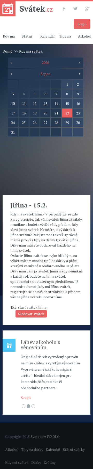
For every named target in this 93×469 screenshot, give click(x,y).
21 (56, 113)
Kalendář (47, 36)
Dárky (36, 462)
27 (45, 122)
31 (13, 132)
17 (13, 113)
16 (78, 103)
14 (56, 103)
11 (24, 103)
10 (13, 103)
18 (24, 113)
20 (45, 113)
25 (24, 122)
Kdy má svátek (17, 462)
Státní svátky (74, 449)
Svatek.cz (38, 436)
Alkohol (12, 449)
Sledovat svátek (31, 313)
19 (34, 113)
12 (34, 103)
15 (67, 103)
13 (45, 103)
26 (34, 122)
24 (13, 122)
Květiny (50, 462)
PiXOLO (53, 436)
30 (78, 122)
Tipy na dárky (32, 449)
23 (78, 113)
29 (67, 122)
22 (67, 113)
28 (56, 122)
